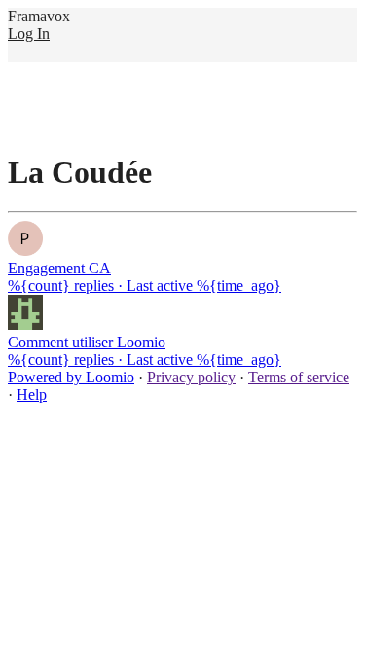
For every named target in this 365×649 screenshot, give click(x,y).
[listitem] (182, 258)
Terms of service (298, 377)
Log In (29, 33)
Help (32, 394)
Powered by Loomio (71, 377)
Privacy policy (191, 377)
